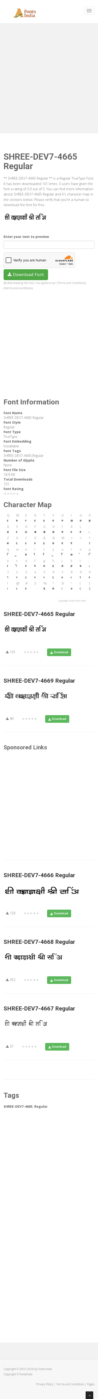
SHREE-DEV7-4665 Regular (39, 614)
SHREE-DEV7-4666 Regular (39, 875)
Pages (90, 1384)
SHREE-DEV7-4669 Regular (39, 680)
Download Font (28, 274)
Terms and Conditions (70, 1384)
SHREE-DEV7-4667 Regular (39, 1008)
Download (61, 652)
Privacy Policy (44, 1384)
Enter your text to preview (26, 236)
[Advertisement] (49, 77)
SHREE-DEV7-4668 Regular (39, 942)
